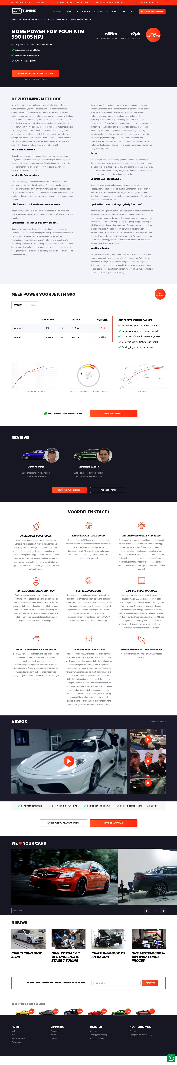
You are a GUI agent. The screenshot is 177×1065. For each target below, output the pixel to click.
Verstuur (150, 983)
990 (36, 19)
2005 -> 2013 (45, 19)
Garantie (98, 11)
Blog (123, 11)
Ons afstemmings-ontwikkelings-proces (148, 956)
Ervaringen (111, 11)
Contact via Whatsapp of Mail (64, 823)
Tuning (69, 11)
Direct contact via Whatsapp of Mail (35, 73)
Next (163, 910)
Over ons (55, 1031)
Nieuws (54, 1038)
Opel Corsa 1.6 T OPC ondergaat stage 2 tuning (66, 956)
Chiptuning (56, 11)
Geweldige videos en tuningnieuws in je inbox (55, 982)
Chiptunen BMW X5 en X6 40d (108, 955)
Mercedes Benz (18, 1038)
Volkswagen (16, 1042)
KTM (31, 19)
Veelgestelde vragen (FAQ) (141, 1035)
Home (13, 19)
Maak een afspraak (113, 413)
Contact (133, 11)
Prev (147, 910)
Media (53, 1035)
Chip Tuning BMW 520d (26, 955)
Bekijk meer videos (158, 721)
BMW (13, 1035)
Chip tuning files (97, 1038)
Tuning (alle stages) (98, 1035)
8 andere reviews (107, 490)
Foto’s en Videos (83, 11)
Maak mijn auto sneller (152, 11)
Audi (13, 1031)
